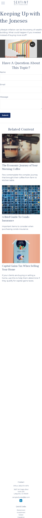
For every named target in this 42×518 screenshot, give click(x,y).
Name (3, 72)
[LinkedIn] (20, 500)
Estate (21, 515)
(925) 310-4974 (23, 486)
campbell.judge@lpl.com (21, 497)
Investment (21, 512)
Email (2, 84)
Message (4, 97)
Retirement (21, 510)
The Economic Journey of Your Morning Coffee (20, 167)
